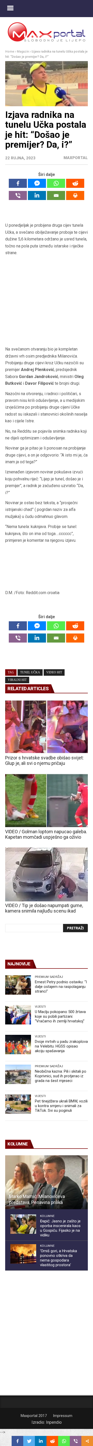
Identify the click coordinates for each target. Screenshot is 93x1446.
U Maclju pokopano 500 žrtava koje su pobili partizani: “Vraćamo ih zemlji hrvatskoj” (60, 1016)
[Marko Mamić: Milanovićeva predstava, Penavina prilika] (46, 1182)
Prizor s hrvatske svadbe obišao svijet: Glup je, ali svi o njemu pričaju (44, 760)
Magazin (23, 51)
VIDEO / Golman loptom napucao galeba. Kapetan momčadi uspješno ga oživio (46, 834)
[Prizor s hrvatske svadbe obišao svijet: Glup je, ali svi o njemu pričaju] (46, 727)
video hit (54, 672)
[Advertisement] (46, 301)
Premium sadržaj (49, 976)
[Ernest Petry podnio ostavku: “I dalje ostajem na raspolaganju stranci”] (18, 985)
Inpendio (54, 1422)
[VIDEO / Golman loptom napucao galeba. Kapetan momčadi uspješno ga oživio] (46, 801)
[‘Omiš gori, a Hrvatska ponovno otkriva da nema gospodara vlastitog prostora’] (23, 1254)
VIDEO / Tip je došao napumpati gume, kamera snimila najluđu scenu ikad (44, 908)
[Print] (75, 195)
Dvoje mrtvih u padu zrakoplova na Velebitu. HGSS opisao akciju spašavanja (61, 1046)
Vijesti (40, 1006)
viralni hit (17, 680)
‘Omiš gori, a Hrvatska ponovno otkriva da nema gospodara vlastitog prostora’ (58, 1258)
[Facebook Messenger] (37, 183)
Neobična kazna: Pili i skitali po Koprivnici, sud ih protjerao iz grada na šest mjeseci (60, 1076)
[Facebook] (18, 183)
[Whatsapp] (56, 183)
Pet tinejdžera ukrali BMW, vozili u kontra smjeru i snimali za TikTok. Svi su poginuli (61, 1106)
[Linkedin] (37, 195)
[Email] (56, 195)
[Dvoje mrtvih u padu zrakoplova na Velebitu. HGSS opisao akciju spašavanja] (18, 1044)
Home (9, 51)
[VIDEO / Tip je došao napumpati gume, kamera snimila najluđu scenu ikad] (46, 874)
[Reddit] (75, 183)
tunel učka (30, 672)
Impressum (62, 1415)
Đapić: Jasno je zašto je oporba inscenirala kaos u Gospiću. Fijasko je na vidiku (60, 1228)
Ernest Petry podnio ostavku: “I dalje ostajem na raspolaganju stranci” (61, 987)
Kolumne (47, 1215)
